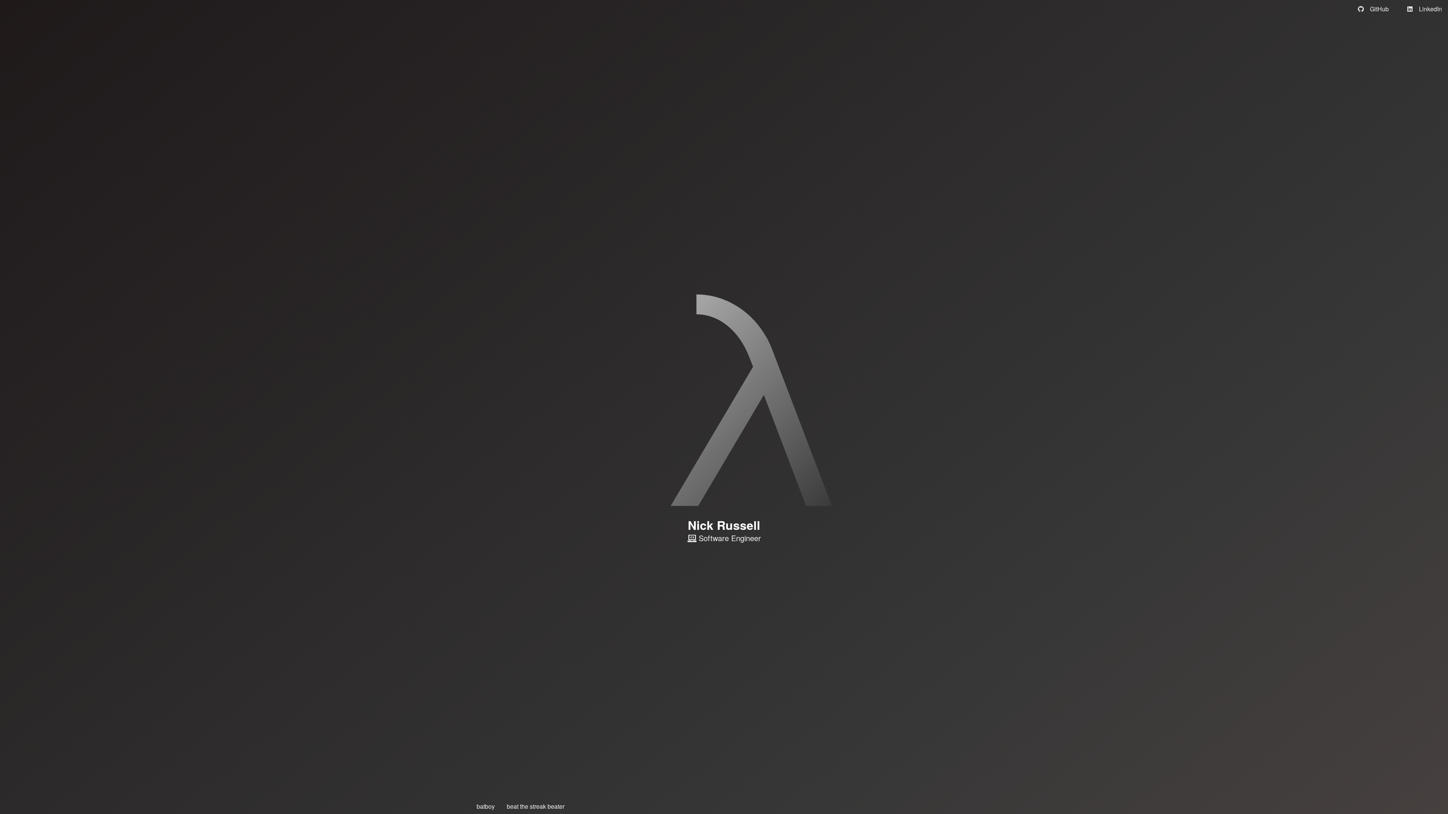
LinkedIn (1430, 9)
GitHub (1379, 9)
